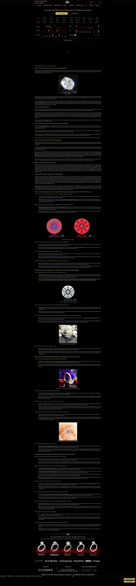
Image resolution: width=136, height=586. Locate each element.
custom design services (69, 393)
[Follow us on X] (42, 570)
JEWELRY (65, 5)
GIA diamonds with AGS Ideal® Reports (69, 199)
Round (38, 22)
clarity (50, 349)
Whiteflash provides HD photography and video (48, 446)
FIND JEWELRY (129, 581)
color (47, 349)
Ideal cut (36, 151)
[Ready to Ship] (75, 35)
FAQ (86, 5)
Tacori (56, 361)
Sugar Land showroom (85, 448)
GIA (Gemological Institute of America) (48, 468)
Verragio (59, 361)
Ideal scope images (61, 206)
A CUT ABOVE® (42, 274)
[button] (35, 3)
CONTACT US (68, 566)
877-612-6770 (41, 1)
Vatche (70, 361)
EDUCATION (71, 5)
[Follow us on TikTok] (52, 570)
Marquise (97, 22)
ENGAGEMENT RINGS (48, 5)
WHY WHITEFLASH (79, 5)
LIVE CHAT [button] (39, 3)
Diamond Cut (37, 142)
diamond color (46, 109)
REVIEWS (91, 5)
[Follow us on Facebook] (39, 570)
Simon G (63, 361)
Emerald (71, 22)
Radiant (64, 22)
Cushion (51, 22)
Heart (90, 22)
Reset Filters (97, 34)
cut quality (64, 461)
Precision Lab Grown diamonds (89, 317)
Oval (58, 22)
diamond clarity (45, 125)
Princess (44, 22)
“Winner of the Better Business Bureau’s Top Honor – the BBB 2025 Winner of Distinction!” (68, 574)
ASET (85, 483)
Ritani (67, 361)
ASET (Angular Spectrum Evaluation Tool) (47, 206)
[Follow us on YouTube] (49, 570)
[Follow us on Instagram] (47, 570)
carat (58, 70)
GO (95, 570)
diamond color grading (91, 116)
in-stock (94, 167)
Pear (84, 22)
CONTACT (97, 5)
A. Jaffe (73, 361)
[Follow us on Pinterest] (44, 570)
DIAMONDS (39, 5)
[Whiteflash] (67, 3)
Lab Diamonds (74, 13)
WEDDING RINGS (57, 5)
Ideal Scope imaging (92, 483)
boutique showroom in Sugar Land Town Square (59, 494)
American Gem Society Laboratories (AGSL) (49, 471)
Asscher (77, 22)
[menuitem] (39, 5)
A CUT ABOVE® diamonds (78, 247)
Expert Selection (42, 307)
